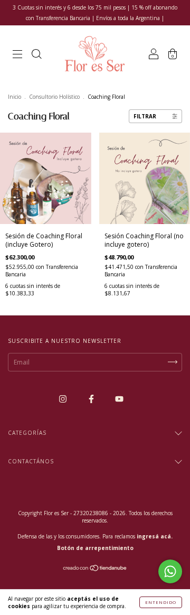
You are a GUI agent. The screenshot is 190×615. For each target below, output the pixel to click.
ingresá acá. (155, 536)
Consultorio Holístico (54, 96)
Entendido (160, 602)
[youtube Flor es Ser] (119, 399)
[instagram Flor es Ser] (63, 399)
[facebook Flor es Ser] (92, 399)
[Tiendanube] (95, 568)
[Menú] (17, 55)
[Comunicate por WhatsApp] (170, 571)
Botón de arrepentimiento (95, 548)
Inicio (14, 96)
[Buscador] (36, 55)
